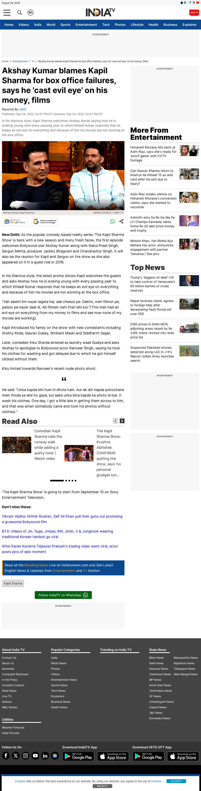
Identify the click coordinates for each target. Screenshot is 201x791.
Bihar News (156, 657)
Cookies (20, 781)
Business (170, 25)
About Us (8, 663)
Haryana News (158, 668)
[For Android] (148, 756)
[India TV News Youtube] (197, 2)
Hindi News (9, 690)
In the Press (9, 679)
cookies (156, 781)
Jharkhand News (160, 674)
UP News (155, 696)
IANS (23, 109)
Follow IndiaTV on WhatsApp (60, 595)
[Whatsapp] (112, 221)
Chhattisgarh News (161, 701)
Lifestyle (137, 25)
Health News (59, 707)
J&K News (155, 712)
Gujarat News (157, 707)
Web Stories (9, 707)
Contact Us (9, 657)
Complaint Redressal (15, 674)
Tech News (58, 690)
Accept (176, 781)
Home (9, 25)
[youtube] (35, 756)
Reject (102, 786)
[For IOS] (183, 756)
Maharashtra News (186, 657)
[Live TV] (194, 13)
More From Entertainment (156, 134)
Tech (106, 25)
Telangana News (184, 668)
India (37, 25)
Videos (23, 25)
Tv (33, 61)
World (51, 25)
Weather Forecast (13, 727)
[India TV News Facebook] (190, 2)
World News (58, 663)
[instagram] (25, 756)
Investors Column (13, 685)
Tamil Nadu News (160, 690)
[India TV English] (100, 12)
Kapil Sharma (13, 583)
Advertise (8, 668)
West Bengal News (186, 674)
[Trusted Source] (45, 221)
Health (153, 25)
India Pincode (10, 733)
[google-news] (55, 756)
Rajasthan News (184, 663)
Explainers (57, 696)
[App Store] (113, 756)
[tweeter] (16, 756)
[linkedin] (45, 756)
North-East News (160, 685)
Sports (65, 25)
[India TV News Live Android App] (78, 756)
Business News (60, 701)
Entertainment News (64, 679)
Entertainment (86, 25)
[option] (32, 444)
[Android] (185, 2)
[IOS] (181, 2)
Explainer (189, 25)
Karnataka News (159, 718)
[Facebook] (6, 756)
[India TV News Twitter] (194, 2)
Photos (120, 25)
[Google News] (15, 221)
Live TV (7, 696)
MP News (155, 679)
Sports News (59, 685)
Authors (7, 701)
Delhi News (156, 663)
